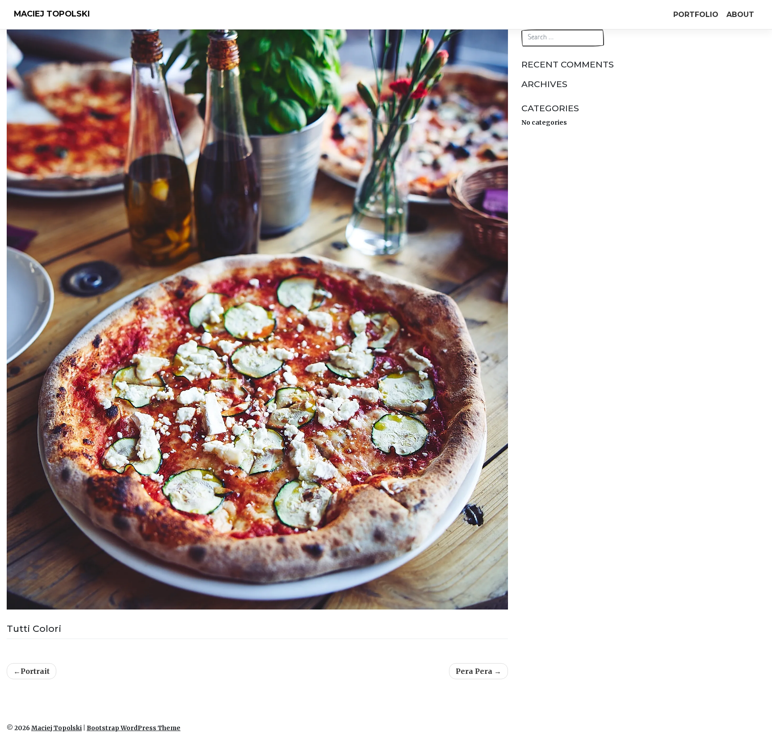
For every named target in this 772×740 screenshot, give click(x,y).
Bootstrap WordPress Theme (133, 728)
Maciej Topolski (52, 13)
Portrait (35, 671)
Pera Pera (474, 671)
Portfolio (695, 14)
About (740, 14)
